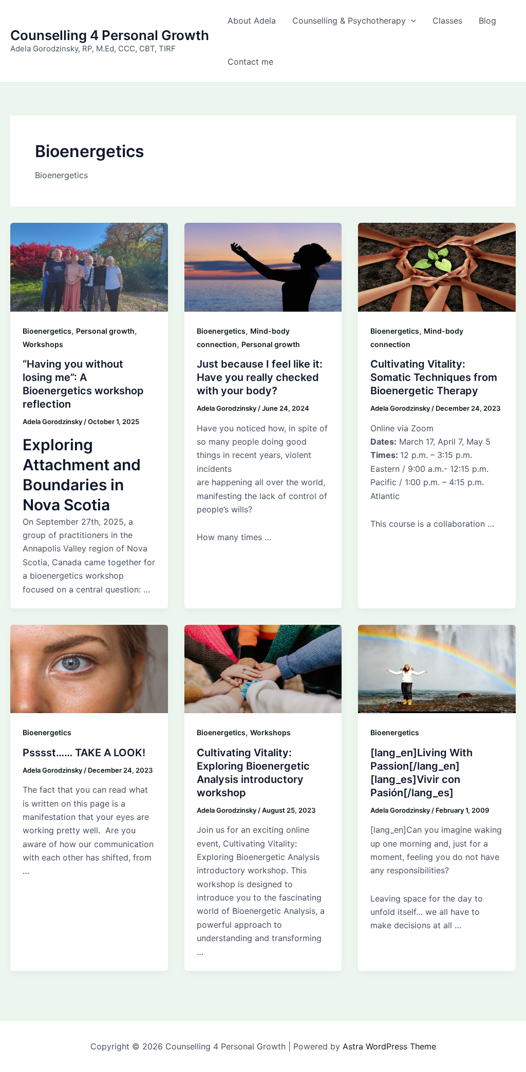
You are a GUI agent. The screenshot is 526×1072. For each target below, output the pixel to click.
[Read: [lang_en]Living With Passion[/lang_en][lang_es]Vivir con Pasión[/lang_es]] (437, 668)
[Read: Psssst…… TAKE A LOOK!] (89, 668)
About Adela (252, 20)
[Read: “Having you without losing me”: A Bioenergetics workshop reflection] (89, 266)
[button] (411, 20)
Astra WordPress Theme (389, 1046)
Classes (447, 20)
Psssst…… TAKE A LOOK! (84, 752)
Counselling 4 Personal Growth (109, 35)
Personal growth (105, 331)
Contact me (250, 61)
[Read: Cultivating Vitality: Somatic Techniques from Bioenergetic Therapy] (437, 266)
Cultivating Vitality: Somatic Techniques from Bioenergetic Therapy (433, 377)
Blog (487, 20)
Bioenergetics (47, 331)
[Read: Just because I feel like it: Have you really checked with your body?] (263, 266)
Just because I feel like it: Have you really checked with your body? (260, 377)
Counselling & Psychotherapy (349, 20)
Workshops (43, 344)
